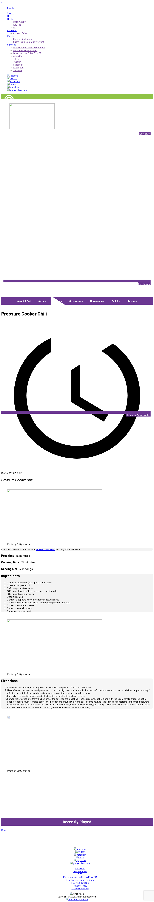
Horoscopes (97, 301)
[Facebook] (13, 75)
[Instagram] (13, 81)
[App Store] (13, 87)
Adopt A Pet (24, 301)
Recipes (132, 301)
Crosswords (76, 301)
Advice (42, 301)
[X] (12, 78)
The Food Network (45, 549)
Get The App (144, 283)
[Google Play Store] (17, 89)
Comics (58, 301)
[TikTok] (11, 84)
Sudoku (116, 301)
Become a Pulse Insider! (138, 415)
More (3, 830)
